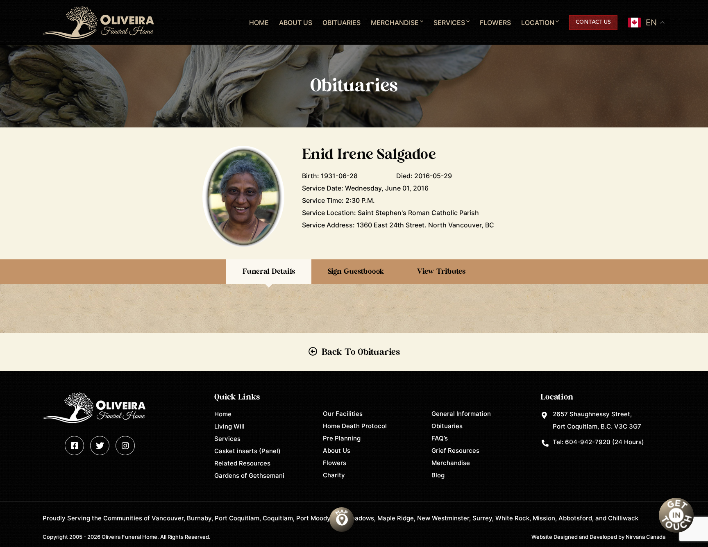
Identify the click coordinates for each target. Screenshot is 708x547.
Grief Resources (455, 450)
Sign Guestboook (356, 271)
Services (449, 22)
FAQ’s (439, 438)
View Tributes (441, 271)
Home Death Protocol (355, 426)
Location (537, 22)
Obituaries (341, 22)
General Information (461, 414)
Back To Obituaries (361, 351)
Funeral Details (269, 271)
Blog (438, 475)
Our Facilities (343, 414)
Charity (334, 475)
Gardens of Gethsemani (249, 475)
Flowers (495, 22)
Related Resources (242, 463)
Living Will (229, 426)
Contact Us (593, 22)
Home (259, 22)
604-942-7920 (587, 442)
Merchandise (395, 22)
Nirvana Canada (645, 536)
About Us (295, 22)
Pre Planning (342, 438)
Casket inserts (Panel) (247, 451)
